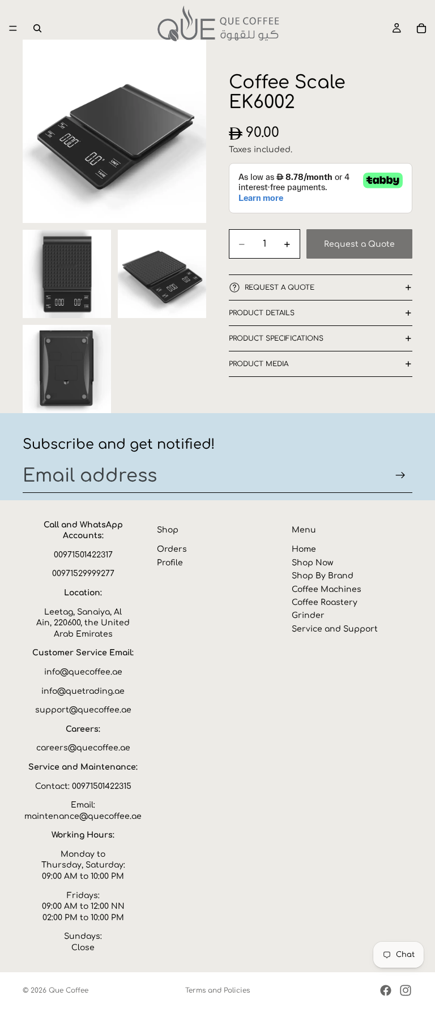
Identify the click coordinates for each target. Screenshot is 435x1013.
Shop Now (312, 563)
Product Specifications (276, 338)
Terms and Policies (217, 990)
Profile (170, 563)
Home (304, 549)
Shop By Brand (322, 576)
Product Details (262, 313)
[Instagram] (405, 990)
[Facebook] (386, 990)
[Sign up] (400, 475)
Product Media (258, 364)
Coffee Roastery (324, 602)
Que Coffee (68, 990)
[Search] (37, 28)
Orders (172, 549)
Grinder (308, 615)
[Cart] (421, 28)
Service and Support (335, 628)
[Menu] (13, 28)
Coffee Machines (326, 589)
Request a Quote (359, 244)
